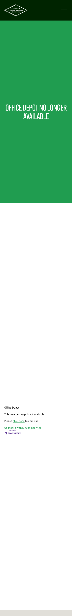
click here (18, 421)
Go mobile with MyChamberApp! (23, 427)
